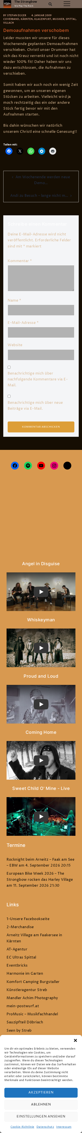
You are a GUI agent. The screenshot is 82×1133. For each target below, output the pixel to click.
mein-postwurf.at (23, 1006)
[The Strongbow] (7, 4)
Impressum (64, 1127)
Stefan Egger (16, 15)
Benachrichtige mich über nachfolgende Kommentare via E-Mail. (38, 379)
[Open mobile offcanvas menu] (67, 4)
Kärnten (27, 19)
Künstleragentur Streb (27, 990)
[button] (75, 1040)
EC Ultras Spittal (21, 957)
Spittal (71, 19)
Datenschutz (45, 1127)
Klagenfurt (42, 19)
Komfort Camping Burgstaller (33, 981)
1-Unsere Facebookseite (28, 919)
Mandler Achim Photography (32, 998)
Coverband (11, 19)
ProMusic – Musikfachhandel (32, 1014)
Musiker (58, 19)
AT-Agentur (17, 949)
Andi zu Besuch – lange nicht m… (39, 195)
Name (14, 300)
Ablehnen (41, 1104)
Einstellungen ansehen (41, 1116)
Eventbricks (17, 965)
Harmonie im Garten (25, 973)
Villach (8, 22)
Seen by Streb (19, 1030)
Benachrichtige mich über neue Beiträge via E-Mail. (35, 405)
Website (15, 345)
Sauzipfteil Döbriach (25, 1022)
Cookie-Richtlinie (22, 1127)
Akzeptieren (41, 1092)
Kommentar (20, 261)
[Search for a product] (50, 4)
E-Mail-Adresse (23, 322)
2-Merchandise (20, 927)
